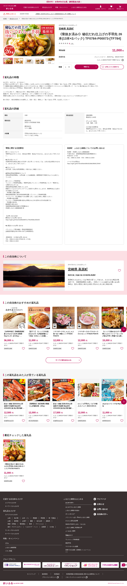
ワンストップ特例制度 (72, 539)
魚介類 (16, 518)
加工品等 (39, 521)
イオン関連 (8, 551)
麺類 (31, 521)
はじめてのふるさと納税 (73, 507)
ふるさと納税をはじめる (79, 7)
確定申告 (68, 543)
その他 (52, 527)
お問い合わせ (102, 509)
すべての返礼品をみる (63, 360)
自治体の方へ (102, 514)
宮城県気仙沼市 (9, 420)
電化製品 (22, 524)
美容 (30, 524)
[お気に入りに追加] (119, 270)
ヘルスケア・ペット (31, 527)
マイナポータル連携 (71, 546)
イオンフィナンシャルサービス (75, 577)
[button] (124, 329)
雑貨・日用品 (12, 524)
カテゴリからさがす (11, 514)
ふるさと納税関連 (10, 547)
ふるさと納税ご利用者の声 (73, 527)
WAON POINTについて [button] (122, 60)
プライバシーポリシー (49, 577)
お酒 (9, 521)
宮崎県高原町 (8, 348)
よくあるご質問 (70, 531)
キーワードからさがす (12, 506)
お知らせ (100, 504)
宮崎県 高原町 (66, 28)
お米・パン (25, 518)
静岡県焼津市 (106, 420)
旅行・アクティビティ (15, 527)
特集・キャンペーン (61, 7)
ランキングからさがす (12, 530)
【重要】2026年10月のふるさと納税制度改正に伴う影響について (55, 14)
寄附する (86, 67)
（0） (72, 43)
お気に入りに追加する (112, 67)
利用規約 (57, 574)
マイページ (101, 499)
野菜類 (43, 518)
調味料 (48, 521)
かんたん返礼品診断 (71, 520)
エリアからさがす (10, 502)
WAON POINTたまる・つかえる (75, 524)
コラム (7, 543)
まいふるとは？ (70, 514)
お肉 (9, 518)
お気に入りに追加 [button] (23, 348)
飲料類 (16, 521)
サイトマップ (31, 574)
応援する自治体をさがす (31, 7)
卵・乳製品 (52, 518)
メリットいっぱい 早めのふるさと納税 (77, 517)
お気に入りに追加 (119, 270)
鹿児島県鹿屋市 (33, 420)
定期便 (44, 527)
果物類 (35, 518)
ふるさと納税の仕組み (72, 510)
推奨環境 (45, 574)
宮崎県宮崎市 (82, 420)
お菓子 (24, 521)
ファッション (40, 524)
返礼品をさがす (47, 7)
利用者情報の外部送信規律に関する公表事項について (83, 574)
